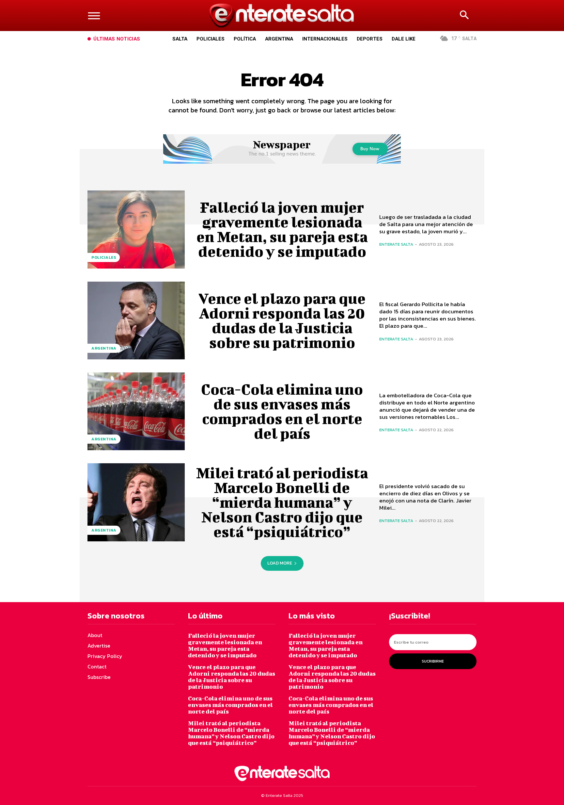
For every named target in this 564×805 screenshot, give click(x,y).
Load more (279, 563)
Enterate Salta (396, 244)
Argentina (104, 348)
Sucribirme (433, 661)
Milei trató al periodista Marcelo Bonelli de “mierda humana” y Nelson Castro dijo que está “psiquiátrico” (282, 502)
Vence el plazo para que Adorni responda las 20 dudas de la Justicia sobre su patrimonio (282, 320)
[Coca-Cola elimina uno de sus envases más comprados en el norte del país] (136, 411)
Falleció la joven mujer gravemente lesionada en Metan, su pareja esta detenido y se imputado (282, 229)
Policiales (103, 257)
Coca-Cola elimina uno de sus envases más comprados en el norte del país (282, 411)
